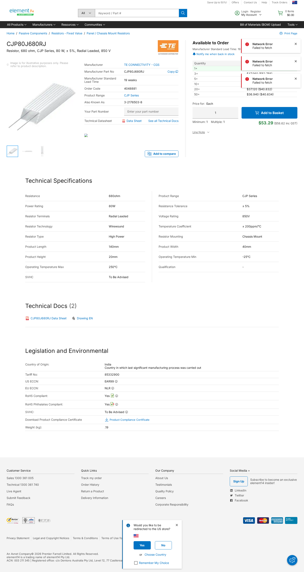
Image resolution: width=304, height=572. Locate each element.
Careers (160, 498)
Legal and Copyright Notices (51, 538)
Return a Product (92, 491)
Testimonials (163, 484)
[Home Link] (22, 13)
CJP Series (131, 95)
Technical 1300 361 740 (23, 484)
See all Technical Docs (163, 121)
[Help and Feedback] (292, 560)
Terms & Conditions (85, 538)
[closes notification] (296, 9)
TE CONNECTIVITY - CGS (141, 64)
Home (10, 33)
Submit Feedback (18, 498)
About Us (161, 478)
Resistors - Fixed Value (66, 33)
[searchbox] (137, 13)
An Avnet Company (19, 553)
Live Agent (14, 491)
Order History (90, 484)
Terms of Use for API (114, 538)
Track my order (91, 478)
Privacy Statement (18, 538)
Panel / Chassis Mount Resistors (108, 33)
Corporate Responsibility (171, 504)
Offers (235, 2)
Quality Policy (164, 491)
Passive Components (33, 33)
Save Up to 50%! (217, 2)
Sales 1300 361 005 (20, 478)
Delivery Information (94, 498)
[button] (16, 24)
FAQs (10, 504)
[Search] (183, 13)
